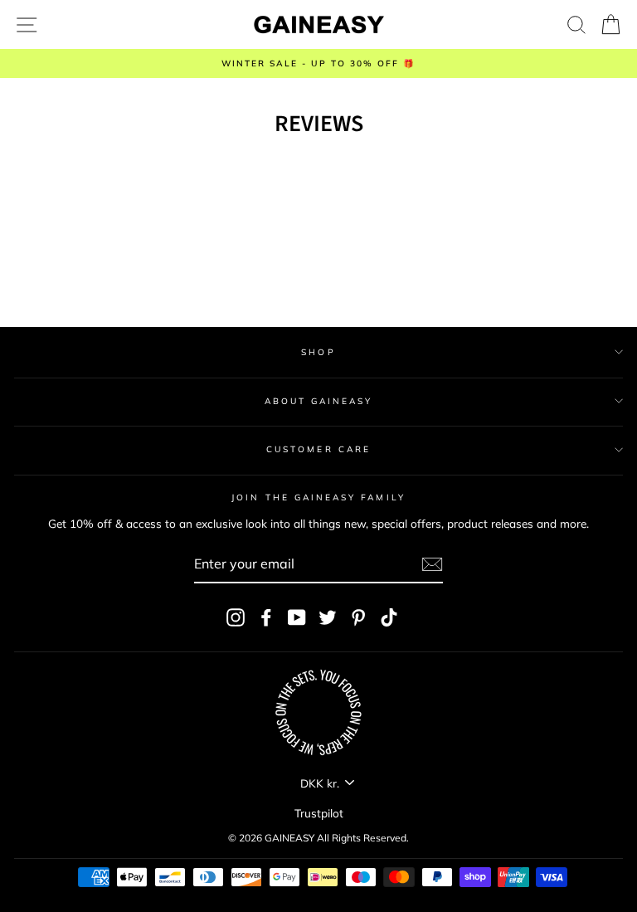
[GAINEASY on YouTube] (297, 617)
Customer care (318, 449)
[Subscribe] (432, 564)
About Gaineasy (319, 401)
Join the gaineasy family (318, 497)
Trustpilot (318, 813)
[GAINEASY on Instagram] (235, 617)
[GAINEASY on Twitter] (327, 617)
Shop (318, 352)
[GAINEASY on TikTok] (389, 617)
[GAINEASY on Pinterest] (358, 617)
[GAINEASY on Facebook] (266, 617)
